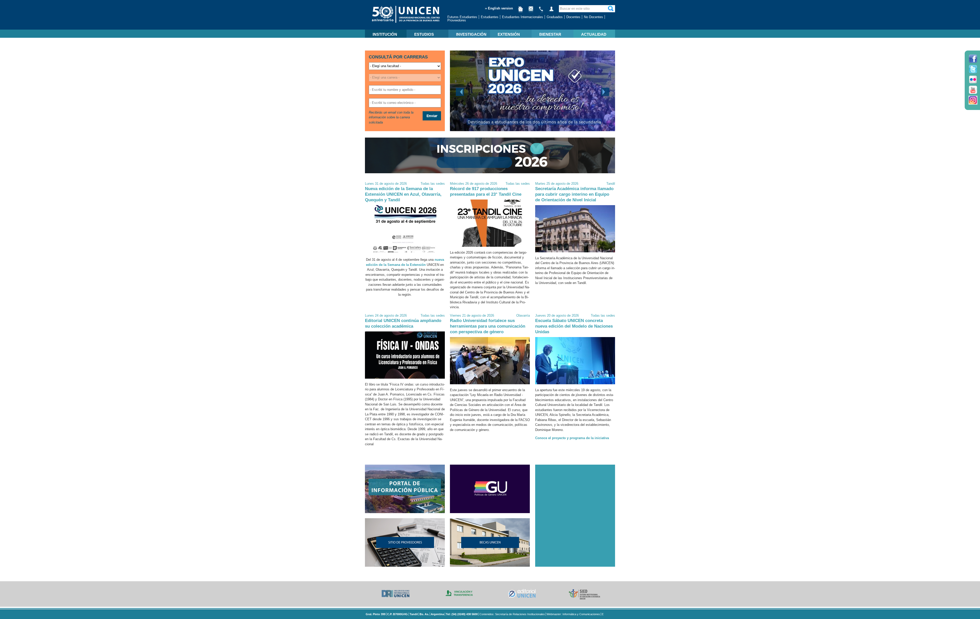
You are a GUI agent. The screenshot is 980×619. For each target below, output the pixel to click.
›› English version (499, 8)
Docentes (573, 17)
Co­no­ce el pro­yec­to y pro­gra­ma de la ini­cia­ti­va (572, 438)
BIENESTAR (550, 34)
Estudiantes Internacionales (522, 17)
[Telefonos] (541, 10)
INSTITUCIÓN (385, 34)
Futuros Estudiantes (462, 17)
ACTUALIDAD (593, 34)
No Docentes (593, 17)
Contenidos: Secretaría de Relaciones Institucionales (512, 614)
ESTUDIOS (424, 34)
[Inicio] (520, 10)
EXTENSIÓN (509, 34)
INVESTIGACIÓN (471, 34)
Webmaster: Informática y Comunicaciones (573, 614)
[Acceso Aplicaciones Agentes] (551, 10)
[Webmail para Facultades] (530, 10)
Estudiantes (489, 17)
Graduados (555, 17)
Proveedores (456, 20)
